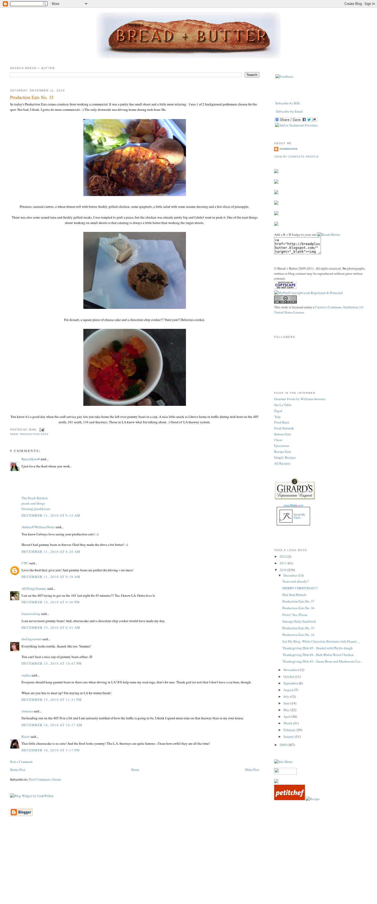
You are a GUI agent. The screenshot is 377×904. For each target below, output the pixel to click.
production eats (34, 434)
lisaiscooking (31, 613)
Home (135, 769)
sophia (26, 675)
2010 (283, 569)
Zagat (278, 410)
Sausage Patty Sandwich (299, 621)
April (287, 716)
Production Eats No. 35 (32, 97)
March (288, 723)
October (289, 676)
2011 (283, 563)
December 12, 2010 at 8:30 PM (51, 602)
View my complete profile (296, 156)
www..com (293, 505)
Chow (278, 440)
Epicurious (281, 445)
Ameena (27, 711)
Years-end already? (295, 581)
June (287, 703)
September (291, 683)
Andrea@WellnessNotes (38, 527)
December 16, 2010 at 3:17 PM (51, 750)
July (286, 696)
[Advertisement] (188, 868)
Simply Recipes (285, 457)
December (290, 575)
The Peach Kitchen (35, 498)
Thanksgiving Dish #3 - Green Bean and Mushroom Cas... (322, 661)
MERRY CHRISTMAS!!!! (300, 588)
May (287, 710)
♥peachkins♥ (31, 459)
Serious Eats (282, 434)
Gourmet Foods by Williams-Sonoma (299, 399)
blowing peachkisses (36, 508)
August (288, 689)
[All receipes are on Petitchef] (289, 799)
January (289, 736)
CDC (25, 563)
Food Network (284, 428)
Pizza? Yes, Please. (295, 614)
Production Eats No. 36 (298, 608)
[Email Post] (41, 429)
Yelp (277, 416)
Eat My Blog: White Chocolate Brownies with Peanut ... (321, 641)
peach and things (33, 503)
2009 (283, 744)
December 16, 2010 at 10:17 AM (52, 725)
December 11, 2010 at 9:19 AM (51, 576)
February (289, 730)
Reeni (26, 736)
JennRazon (288, 149)
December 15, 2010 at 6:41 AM (51, 627)
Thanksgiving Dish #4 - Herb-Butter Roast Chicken (318, 654)
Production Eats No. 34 (298, 634)
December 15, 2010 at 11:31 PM (52, 699)
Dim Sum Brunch (294, 594)
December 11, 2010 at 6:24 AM (51, 551)
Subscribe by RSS (287, 103)
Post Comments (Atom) (45, 779)
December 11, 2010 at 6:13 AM (51, 515)
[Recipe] (313, 799)
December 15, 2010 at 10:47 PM (52, 663)
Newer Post (17, 769)
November (291, 669)
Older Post (252, 769)
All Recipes (282, 463)
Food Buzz (281, 422)
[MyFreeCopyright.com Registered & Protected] (308, 292)
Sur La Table (283, 404)
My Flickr (299, 516)
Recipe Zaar (282, 451)
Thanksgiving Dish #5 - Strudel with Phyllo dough (317, 648)
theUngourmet (32, 639)
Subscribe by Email (289, 111)
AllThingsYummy (34, 588)
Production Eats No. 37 (298, 601)
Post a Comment (21, 761)
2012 (283, 556)
